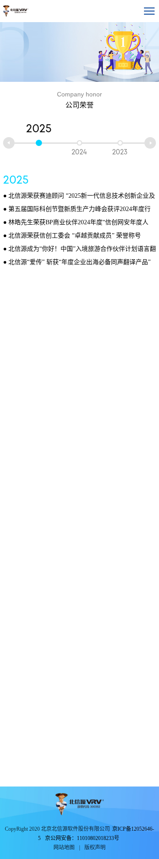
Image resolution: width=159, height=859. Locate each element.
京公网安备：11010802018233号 (82, 838)
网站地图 (64, 847)
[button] (9, 143)
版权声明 (95, 847)
